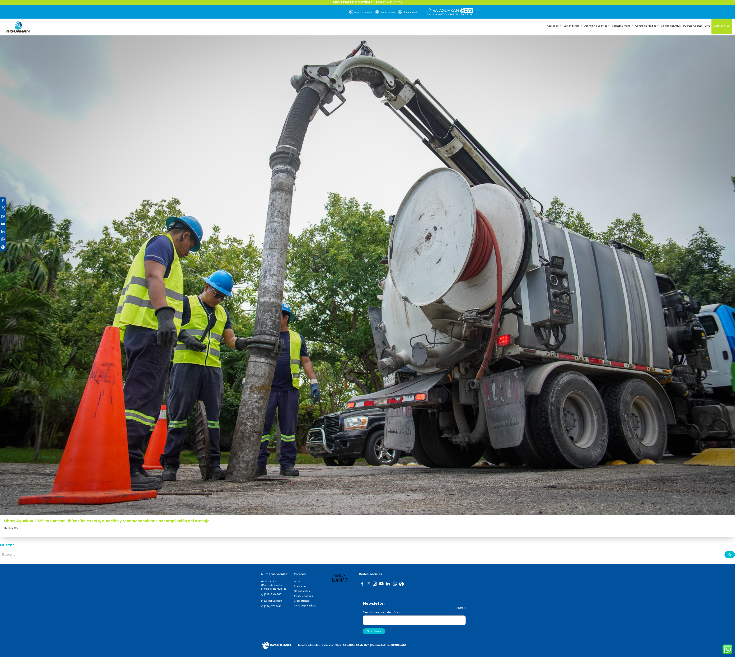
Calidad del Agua (671, 25)
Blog (707, 25)
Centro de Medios (646, 25)
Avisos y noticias (303, 596)
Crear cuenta (301, 600)
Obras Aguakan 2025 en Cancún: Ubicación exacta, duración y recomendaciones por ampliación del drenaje (107, 521)
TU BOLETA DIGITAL (367, 2)
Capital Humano (621, 25)
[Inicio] (18, 27)
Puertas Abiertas (692, 25)
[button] (729, 554)
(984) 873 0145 (272, 606)
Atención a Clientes (596, 25)
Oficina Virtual (721, 25)
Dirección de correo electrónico (382, 613)
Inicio (297, 581)
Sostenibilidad (572, 25)
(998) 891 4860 (272, 594)
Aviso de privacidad (305, 605)
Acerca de (553, 25)
